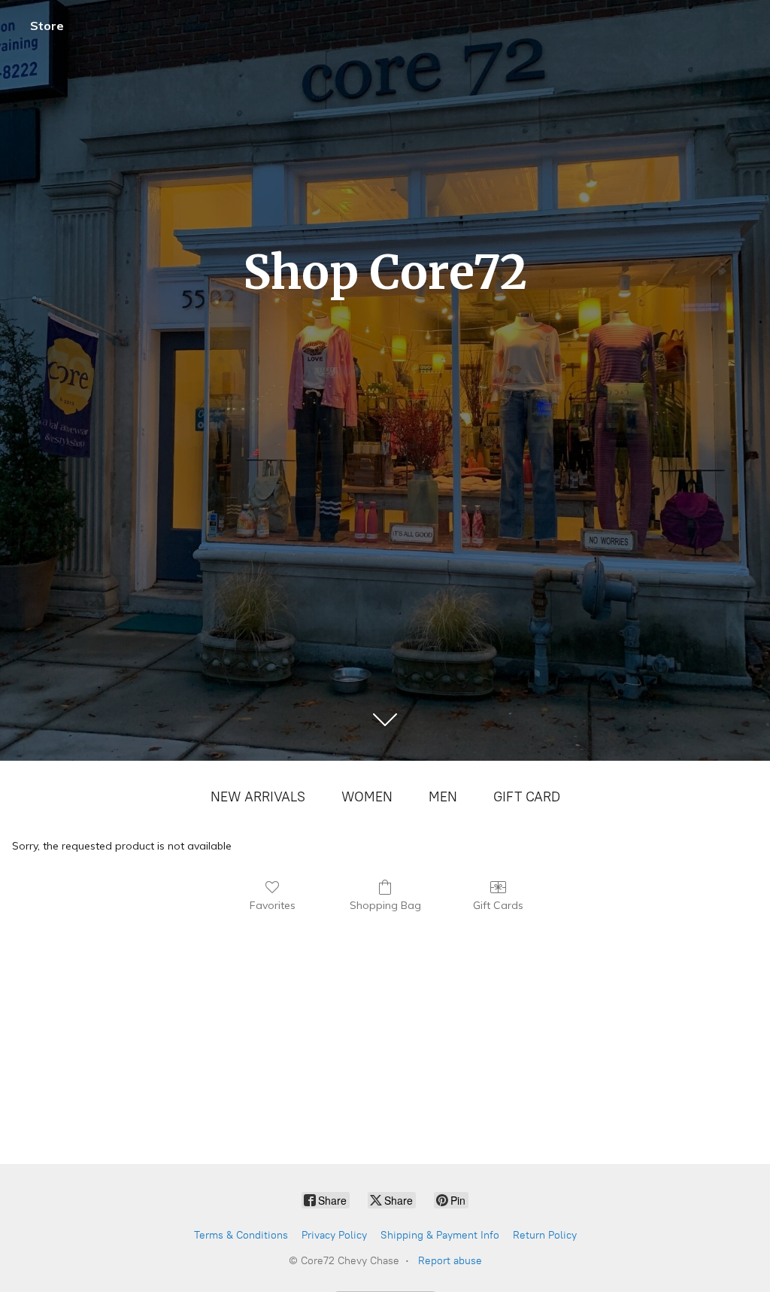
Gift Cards (498, 905)
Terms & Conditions (241, 1235)
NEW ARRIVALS (258, 797)
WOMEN (367, 797)
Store (47, 25)
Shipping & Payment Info (439, 1235)
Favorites (273, 905)
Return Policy (545, 1235)
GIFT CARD (526, 797)
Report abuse (450, 1260)
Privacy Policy (334, 1235)
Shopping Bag (385, 905)
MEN (443, 797)
